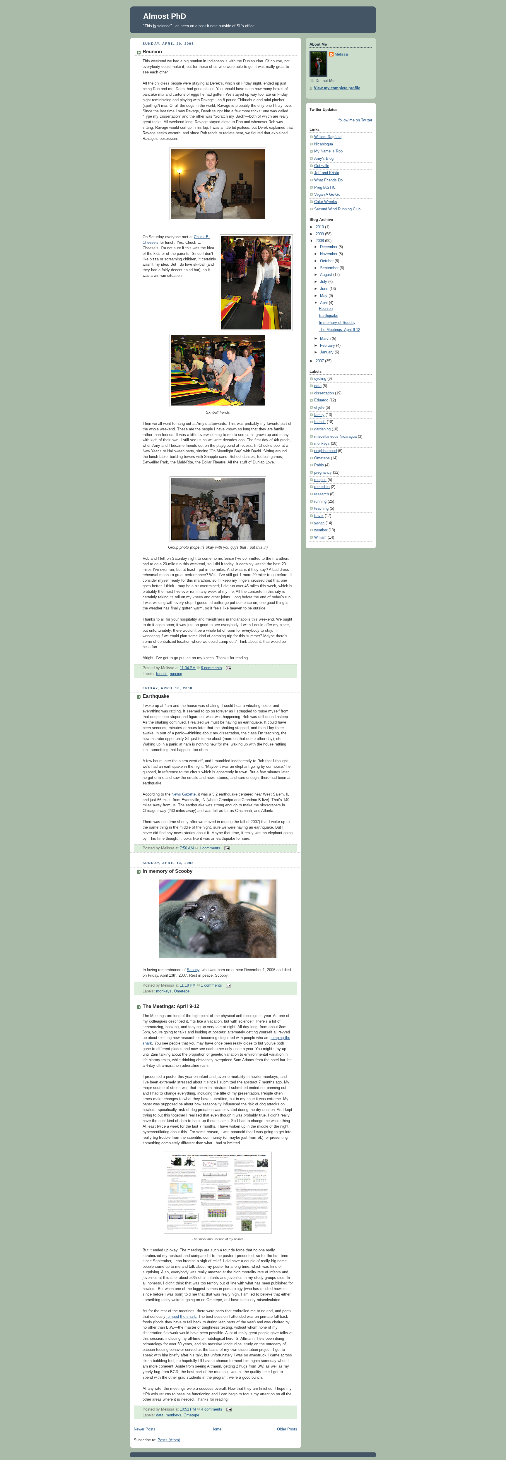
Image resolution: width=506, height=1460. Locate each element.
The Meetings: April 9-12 (171, 1006)
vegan (319, 523)
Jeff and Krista (326, 173)
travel (319, 516)
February (328, 345)
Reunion (152, 51)
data (159, 1415)
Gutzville (321, 166)
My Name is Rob (328, 151)
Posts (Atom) (169, 1440)
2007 (320, 361)
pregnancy (323, 472)
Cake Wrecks (325, 202)
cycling (320, 379)
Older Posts (287, 1429)
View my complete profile (337, 88)
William (320, 537)
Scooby (193, 970)
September (330, 268)
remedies (322, 487)
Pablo (319, 465)
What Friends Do (328, 180)
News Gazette (184, 794)
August (326, 275)
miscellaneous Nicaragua (335, 436)
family (319, 415)
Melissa (341, 54)
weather (320, 530)
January (327, 352)
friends (161, 674)
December (329, 247)
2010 (320, 227)
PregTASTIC (325, 187)
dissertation (324, 393)
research (321, 494)
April (324, 303)
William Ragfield (327, 137)
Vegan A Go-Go (327, 195)
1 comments (209, 848)
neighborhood (325, 451)
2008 (320, 241)
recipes (320, 480)
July (324, 282)
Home (216, 1429)
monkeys (164, 991)
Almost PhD (164, 16)
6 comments (211, 668)
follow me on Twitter (355, 120)
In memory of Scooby (167, 871)
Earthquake (156, 696)
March (326, 338)
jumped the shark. (182, 1317)
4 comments (211, 1409)
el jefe (319, 408)
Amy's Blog (324, 159)
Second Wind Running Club (337, 209)
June (324, 289)
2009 (320, 234)
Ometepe (181, 991)
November (329, 254)
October (327, 261)
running (176, 674)
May (324, 296)
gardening (322, 429)
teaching (321, 508)
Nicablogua (323, 144)
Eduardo (321, 400)
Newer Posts (144, 1429)
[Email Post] (228, 668)
